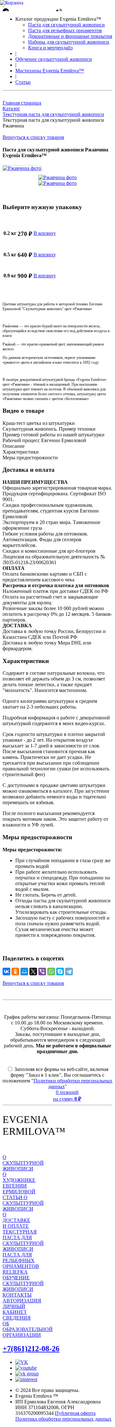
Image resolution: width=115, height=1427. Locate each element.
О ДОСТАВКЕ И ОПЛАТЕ (16, 1220)
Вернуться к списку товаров (33, 137)
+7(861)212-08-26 (31, 1348)
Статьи (23, 82)
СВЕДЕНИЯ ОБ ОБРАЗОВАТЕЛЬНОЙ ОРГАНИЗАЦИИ (28, 1326)
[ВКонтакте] (6, 971)
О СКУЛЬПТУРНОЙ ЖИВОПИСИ (23, 1162)
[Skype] (60, 971)
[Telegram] (69, 971)
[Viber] (42, 971)
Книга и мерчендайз (50, 47)
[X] (33, 971)
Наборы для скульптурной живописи (68, 42)
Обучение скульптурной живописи (53, 59)
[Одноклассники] (15, 971)
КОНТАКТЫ (17, 1295)
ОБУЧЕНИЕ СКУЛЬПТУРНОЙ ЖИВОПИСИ (23, 1283)
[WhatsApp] (51, 971)
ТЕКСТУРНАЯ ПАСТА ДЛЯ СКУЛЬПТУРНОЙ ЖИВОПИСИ (23, 1240)
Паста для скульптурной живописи (66, 24)
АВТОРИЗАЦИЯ (22, 1300)
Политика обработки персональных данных (63, 1419)
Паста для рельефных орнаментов (65, 30)
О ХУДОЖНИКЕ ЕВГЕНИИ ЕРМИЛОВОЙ (19, 1183)
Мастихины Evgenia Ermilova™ (49, 70)
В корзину (45, 233)
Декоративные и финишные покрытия (70, 36)
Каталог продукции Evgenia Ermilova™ (58, 19)
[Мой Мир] (24, 971)
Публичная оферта (75, 1413)
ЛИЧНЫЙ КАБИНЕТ (15, 1309)
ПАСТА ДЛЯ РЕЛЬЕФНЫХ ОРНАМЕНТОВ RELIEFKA (21, 1263)
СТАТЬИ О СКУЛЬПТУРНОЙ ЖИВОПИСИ (23, 1203)
